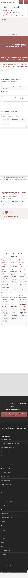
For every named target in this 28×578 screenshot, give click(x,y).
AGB (2, 509)
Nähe (17, 15)
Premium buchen (6, 488)
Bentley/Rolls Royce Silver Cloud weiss (5, 305)
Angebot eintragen (5, 480)
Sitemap (3, 521)
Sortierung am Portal (6, 484)
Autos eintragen (5, 476)
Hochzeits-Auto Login (7, 565)
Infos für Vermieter (5, 472)
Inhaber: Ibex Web (5, 550)
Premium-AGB (4, 513)
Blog (2, 546)
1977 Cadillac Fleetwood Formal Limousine (14, 307)
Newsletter (3, 542)
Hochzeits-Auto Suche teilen (11, 216)
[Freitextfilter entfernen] (21, 2)
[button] (2, 212)
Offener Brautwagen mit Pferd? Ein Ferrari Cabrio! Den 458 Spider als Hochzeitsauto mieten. (14, 193)
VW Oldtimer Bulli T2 (22, 305)
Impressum (3, 505)
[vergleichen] (1, 69)
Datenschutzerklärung (6, 517)
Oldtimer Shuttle (5, 277)
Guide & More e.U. (22, 275)
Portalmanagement (5, 525)
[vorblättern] (24, 71)
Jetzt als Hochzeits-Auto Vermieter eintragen (15, 414)
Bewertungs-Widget (6, 492)
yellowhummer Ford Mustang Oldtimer (11, 79)
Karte (10, 15)
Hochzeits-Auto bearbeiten (7, 497)
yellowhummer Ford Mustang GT (10, 111)
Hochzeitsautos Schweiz (7, 455)
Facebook (3, 534)
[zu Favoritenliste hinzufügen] (1, 65)
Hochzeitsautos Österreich (7, 447)
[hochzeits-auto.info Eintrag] (24, 254)
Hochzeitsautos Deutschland (8, 451)
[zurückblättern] (4, 71)
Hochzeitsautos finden (6, 439)
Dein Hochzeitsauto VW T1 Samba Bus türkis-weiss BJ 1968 (14, 276)
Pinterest (3, 538)
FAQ (2, 460)
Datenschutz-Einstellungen (7, 464)
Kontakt (4, 554)
